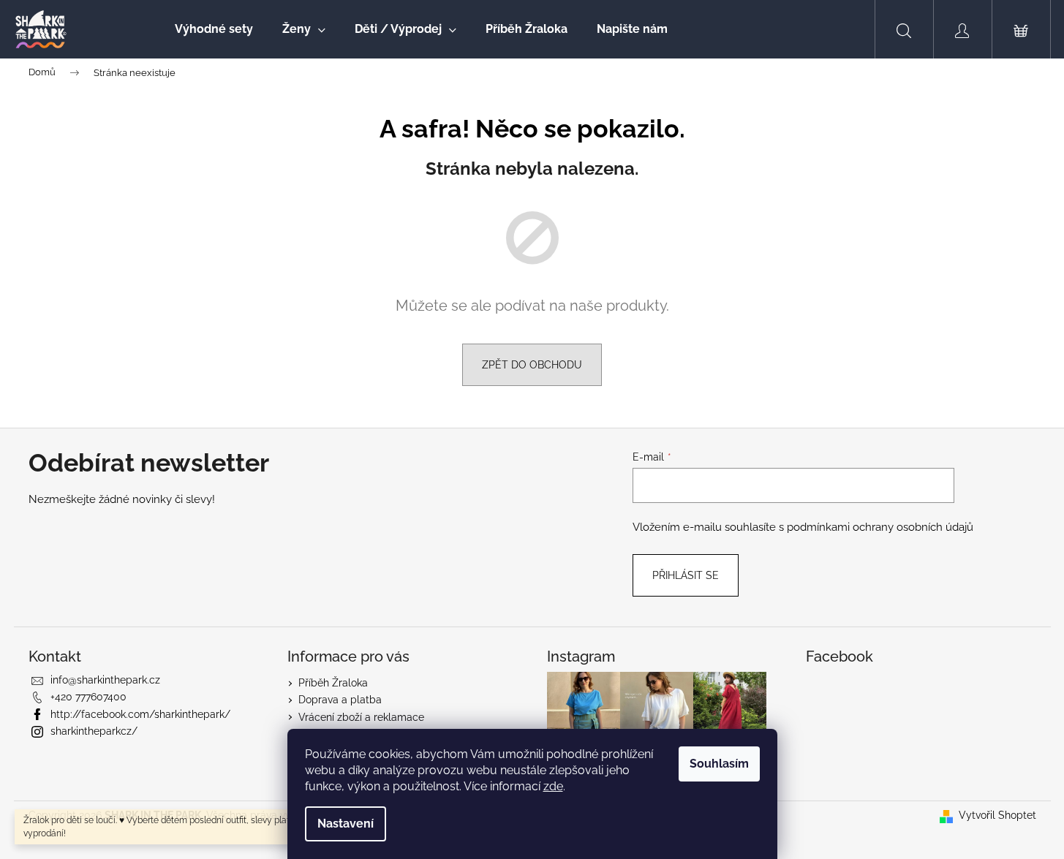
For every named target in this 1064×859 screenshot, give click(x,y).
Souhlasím (719, 764)
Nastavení (345, 823)
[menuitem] (214, 29)
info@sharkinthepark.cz (105, 680)
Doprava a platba (340, 699)
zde (553, 786)
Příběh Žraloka (333, 683)
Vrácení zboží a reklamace (361, 717)
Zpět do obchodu (532, 365)
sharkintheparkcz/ (93, 731)
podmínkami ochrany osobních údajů (880, 527)
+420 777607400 (88, 697)
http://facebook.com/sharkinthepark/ (140, 714)
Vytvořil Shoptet (997, 815)
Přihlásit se (685, 575)
